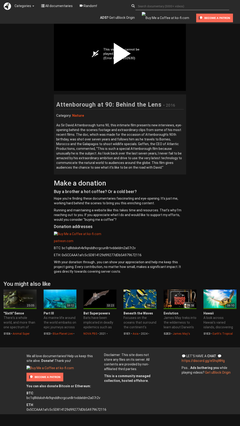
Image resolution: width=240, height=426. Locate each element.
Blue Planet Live (63, 333)
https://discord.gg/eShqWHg (203, 361)
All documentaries (59, 6)
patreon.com (63, 241)
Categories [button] (23, 6)
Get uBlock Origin (117, 17)
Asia (136, 333)
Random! (90, 6)
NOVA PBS (90, 333)
